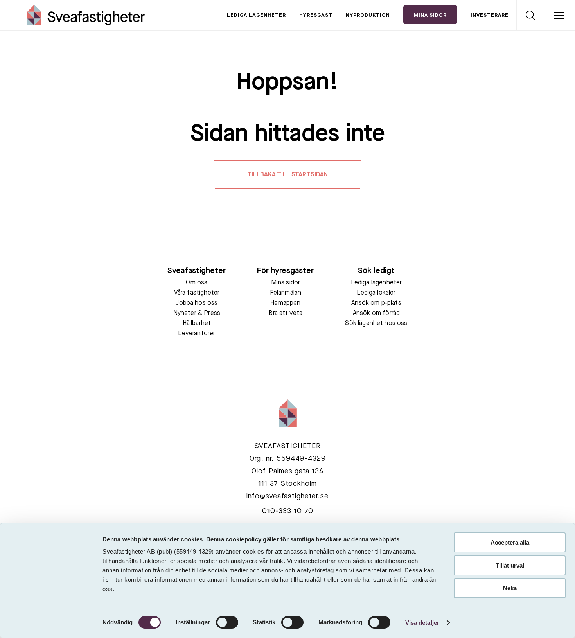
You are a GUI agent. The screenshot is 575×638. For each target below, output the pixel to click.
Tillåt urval (510, 565)
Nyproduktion (368, 15)
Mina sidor (285, 283)
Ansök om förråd (376, 313)
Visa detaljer (422, 622)
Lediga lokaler (376, 293)
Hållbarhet (197, 323)
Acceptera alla (510, 542)
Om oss (196, 283)
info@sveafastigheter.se (287, 496)
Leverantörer (196, 334)
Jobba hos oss (196, 303)
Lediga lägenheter (256, 15)
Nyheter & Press (196, 313)
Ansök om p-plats (376, 303)
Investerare (490, 15)
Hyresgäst (315, 15)
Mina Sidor (430, 15)
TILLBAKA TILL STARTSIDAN (287, 175)
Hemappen (285, 303)
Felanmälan (286, 293)
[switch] (227, 622)
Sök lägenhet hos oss (376, 323)
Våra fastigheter (197, 293)
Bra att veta (285, 313)
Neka (510, 588)
